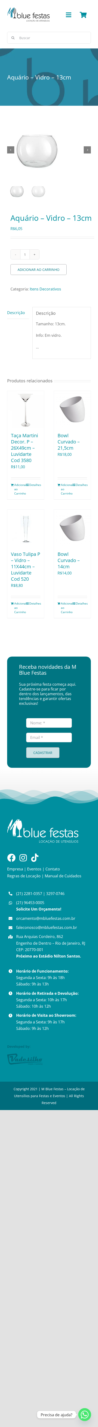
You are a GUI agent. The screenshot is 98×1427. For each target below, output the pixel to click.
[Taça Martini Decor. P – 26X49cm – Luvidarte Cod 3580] (25, 409)
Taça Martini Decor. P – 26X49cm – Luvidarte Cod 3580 (24, 447)
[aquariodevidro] (49, 150)
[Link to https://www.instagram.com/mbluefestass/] (23, 857)
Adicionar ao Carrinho (38, 269)
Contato (52, 869)
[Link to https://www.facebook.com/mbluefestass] (11, 857)
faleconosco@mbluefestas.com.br (46, 927)
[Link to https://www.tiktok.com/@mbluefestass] (35, 857)
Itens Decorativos (45, 289)
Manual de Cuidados (63, 876)
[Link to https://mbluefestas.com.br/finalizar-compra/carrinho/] (83, 15)
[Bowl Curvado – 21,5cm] (72, 409)
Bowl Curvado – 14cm (69, 560)
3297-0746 (55, 893)
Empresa (15, 869)
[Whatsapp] (84, 1414)
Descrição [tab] (16, 312)
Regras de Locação (24, 876)
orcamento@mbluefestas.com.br (45, 918)
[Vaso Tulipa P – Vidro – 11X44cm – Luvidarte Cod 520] (25, 528)
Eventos (34, 869)
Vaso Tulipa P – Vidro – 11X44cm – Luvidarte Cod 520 (25, 566)
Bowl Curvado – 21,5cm (69, 441)
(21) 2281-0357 (29, 893)
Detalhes (34, 485)
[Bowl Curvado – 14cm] (72, 528)
